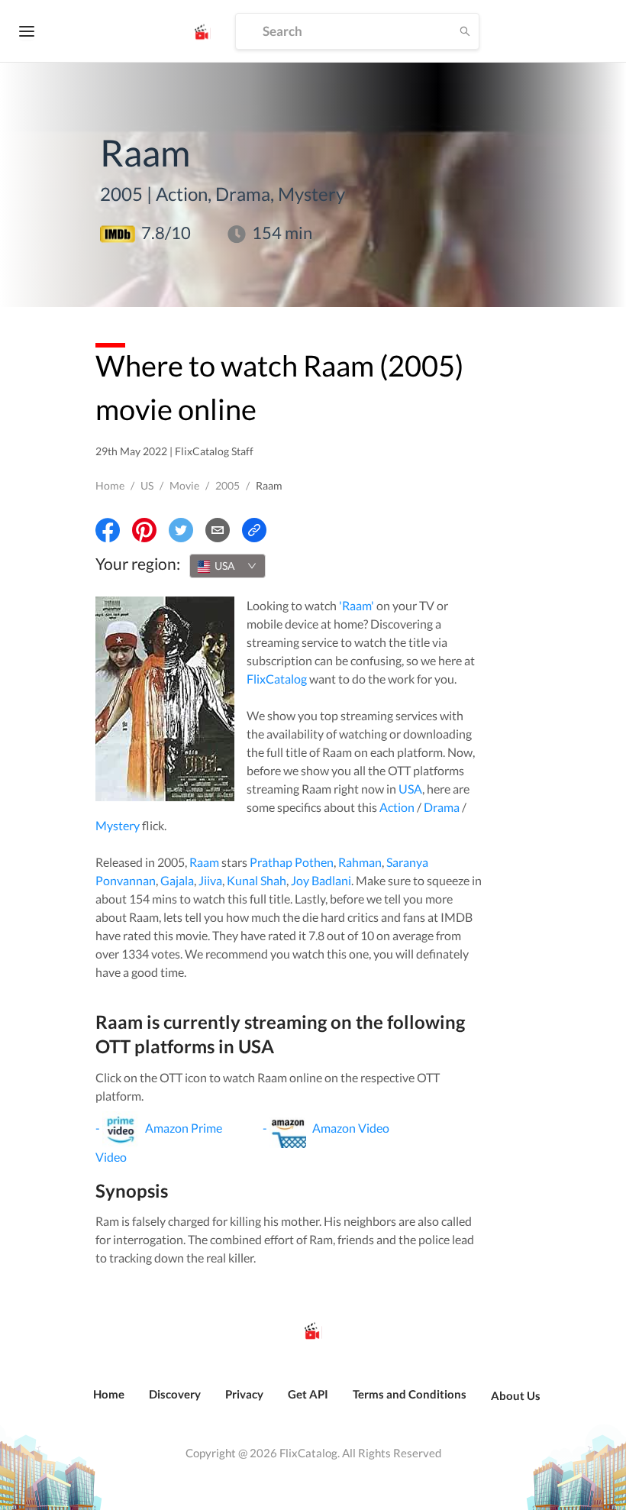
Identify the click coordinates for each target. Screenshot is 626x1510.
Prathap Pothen (292, 862)
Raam (204, 862)
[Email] (217, 530)
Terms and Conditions (409, 1394)
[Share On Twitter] (181, 530)
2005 (227, 485)
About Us (515, 1395)
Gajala (177, 880)
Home (109, 485)
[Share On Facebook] (107, 530)
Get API (308, 1394)
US (146, 485)
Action (397, 807)
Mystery (117, 825)
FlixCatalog (277, 678)
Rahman (360, 862)
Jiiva (210, 880)
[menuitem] (109, 1402)
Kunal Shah (256, 880)
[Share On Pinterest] (144, 530)
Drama (442, 807)
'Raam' (356, 605)
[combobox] (227, 566)
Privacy (244, 1394)
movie (184, 485)
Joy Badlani (321, 880)
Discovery (175, 1394)
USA (410, 788)
